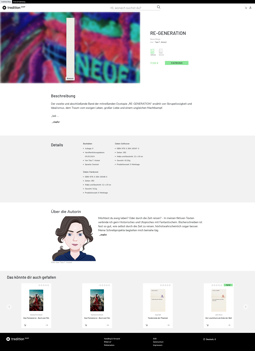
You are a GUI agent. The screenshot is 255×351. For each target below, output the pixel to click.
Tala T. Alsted (160, 42)
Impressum (157, 345)
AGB (154, 338)
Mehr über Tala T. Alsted (61, 262)
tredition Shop (6, 2)
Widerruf (107, 342)
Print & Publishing (19, 2)
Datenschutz (158, 342)
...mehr (56, 122)
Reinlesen (70, 78)
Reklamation (109, 345)
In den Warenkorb (176, 63)
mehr (103, 235)
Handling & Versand (112, 338)
